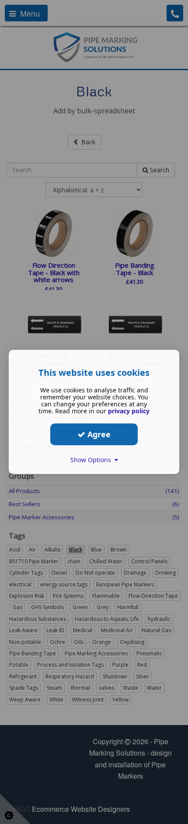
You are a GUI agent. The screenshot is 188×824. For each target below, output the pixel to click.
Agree (98, 434)
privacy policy (129, 411)
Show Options (92, 460)
